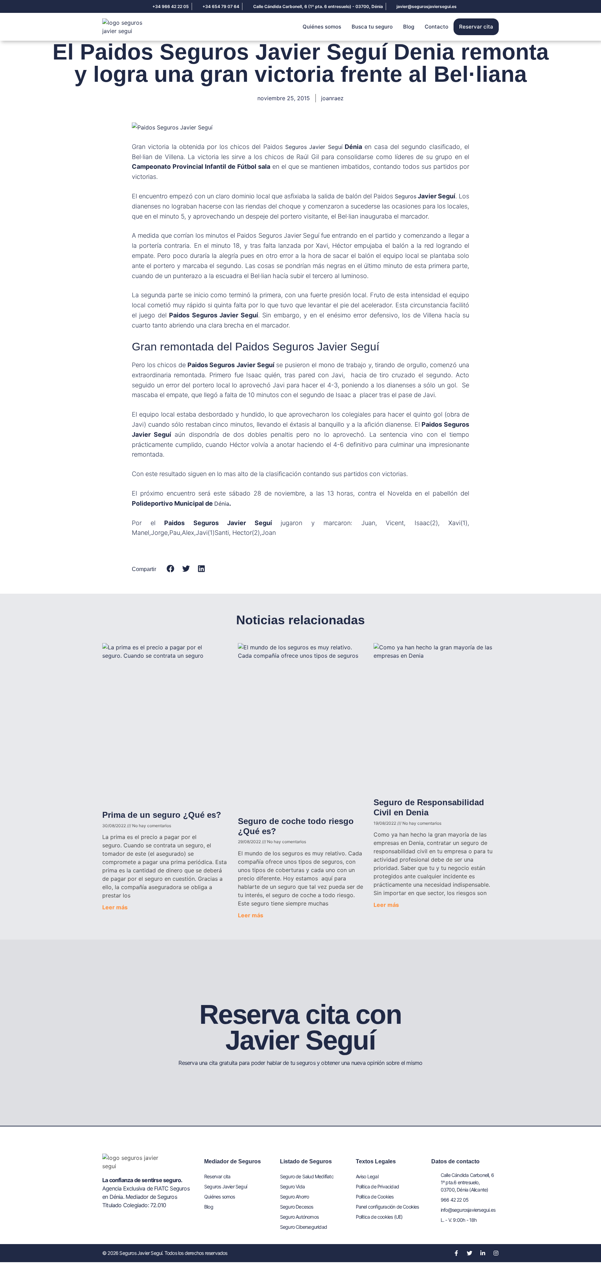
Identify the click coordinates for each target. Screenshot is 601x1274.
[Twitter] (469, 1253)
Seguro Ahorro (294, 1197)
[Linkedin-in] (483, 1253)
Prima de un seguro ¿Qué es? (161, 815)
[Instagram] (496, 1253)
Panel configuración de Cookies (387, 1207)
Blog (408, 26)
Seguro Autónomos (299, 1217)
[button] (171, 569)
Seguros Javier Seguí (314, 146)
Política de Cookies (375, 1197)
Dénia (221, 503)
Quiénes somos (322, 26)
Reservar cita (476, 26)
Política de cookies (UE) (379, 1217)
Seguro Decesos (296, 1207)
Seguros (405, 196)
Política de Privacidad (377, 1186)
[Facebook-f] (456, 1253)
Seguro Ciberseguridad (303, 1227)
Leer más (115, 907)
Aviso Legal (367, 1176)
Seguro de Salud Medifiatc (307, 1176)
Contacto (436, 26)
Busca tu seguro (372, 26)
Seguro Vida (292, 1186)
